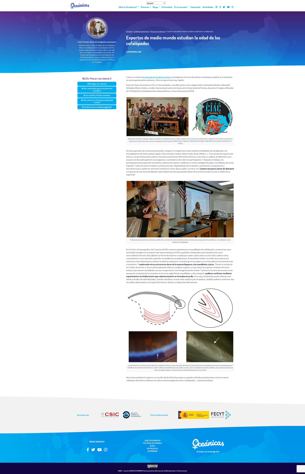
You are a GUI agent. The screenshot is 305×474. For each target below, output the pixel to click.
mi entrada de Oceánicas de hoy (156, 77)
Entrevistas (167, 6)
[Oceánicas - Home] (77, 6)
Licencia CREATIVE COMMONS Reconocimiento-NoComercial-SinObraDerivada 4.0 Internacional (155, 471)
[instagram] (105, 450)
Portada (129, 31)
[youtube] (100, 450)
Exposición (196, 6)
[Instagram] (232, 7)
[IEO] (121, 414)
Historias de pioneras (152, 443)
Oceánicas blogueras (141, 31)
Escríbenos (152, 451)
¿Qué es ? (127, 6)
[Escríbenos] (216, 7)
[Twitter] (224, 7)
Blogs (155, 6)
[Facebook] (220, 7)
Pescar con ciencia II (158, 31)
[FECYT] (204, 414)
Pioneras (145, 6)
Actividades (207, 6)
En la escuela (180, 6)
